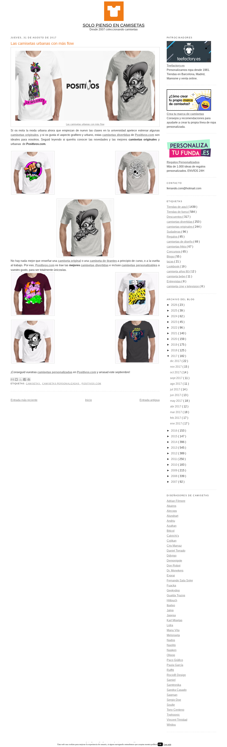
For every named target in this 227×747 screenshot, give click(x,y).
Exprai (171, 575)
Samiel (171, 679)
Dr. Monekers (175, 570)
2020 (174, 338)
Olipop (171, 655)
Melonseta (173, 635)
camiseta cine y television (183, 286)
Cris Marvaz (174, 545)
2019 (174, 344)
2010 (174, 464)
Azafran (171, 525)
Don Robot (173, 565)
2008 (174, 476)
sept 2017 (176, 378)
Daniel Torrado (176, 550)
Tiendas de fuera (178, 211)
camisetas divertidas (94, 265)
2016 (174, 430)
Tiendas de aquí (177, 206)
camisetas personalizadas (54, 372)
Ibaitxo (171, 605)
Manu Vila (173, 630)
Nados (171, 640)
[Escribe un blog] (16, 379)
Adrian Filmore (176, 500)
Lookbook (173, 266)
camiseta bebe (176, 276)
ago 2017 (176, 383)
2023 (174, 321)
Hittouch (172, 600)
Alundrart (172, 515)
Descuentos (174, 216)
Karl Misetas (174, 620)
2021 (174, 333)
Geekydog (173, 590)
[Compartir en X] (20, 379)
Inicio (88, 400)
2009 (174, 470)
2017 (174, 356)
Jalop (170, 610)
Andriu (171, 520)
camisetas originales (180, 226)
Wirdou (171, 724)
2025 (174, 310)
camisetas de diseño (180, 241)
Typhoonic (173, 714)
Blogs (171, 256)
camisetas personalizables (139, 265)
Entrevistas (174, 281)
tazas (170, 261)
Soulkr (171, 704)
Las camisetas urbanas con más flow (85, 124)
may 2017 (176, 400)
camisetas (33, 383)
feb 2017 (176, 417)
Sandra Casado (177, 689)
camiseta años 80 (178, 271)
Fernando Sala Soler (180, 580)
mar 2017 (176, 412)
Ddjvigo (171, 555)
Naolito (171, 645)
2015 (174, 436)
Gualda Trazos (176, 595)
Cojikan (171, 540)
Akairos (171, 505)
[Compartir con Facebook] (24, 379)
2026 (174, 304)
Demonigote (174, 560)
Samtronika (174, 684)
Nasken (171, 650)
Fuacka (171, 585)
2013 (174, 447)
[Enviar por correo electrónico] (12, 379)
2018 (174, 350)
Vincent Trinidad (177, 719)
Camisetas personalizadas (61, 383)
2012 (174, 453)
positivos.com (91, 383)
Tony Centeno (175, 709)
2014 (174, 441)
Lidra (170, 625)
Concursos (174, 251)
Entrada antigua (150, 400)
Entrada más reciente (24, 400)
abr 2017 (176, 406)
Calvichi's (173, 535)
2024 (174, 316)
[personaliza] (189, 157)
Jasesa (171, 615)
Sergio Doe (174, 699)
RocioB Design (176, 674)
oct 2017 (176, 372)
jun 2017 (176, 395)
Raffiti (170, 670)
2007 (174, 481)
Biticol (171, 530)
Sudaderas (174, 231)
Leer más (167, 744)
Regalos (172, 236)
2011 (174, 459)
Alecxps (172, 510)
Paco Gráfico (175, 660)
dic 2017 (176, 360)
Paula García (175, 665)
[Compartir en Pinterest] (29, 379)
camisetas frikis (177, 246)
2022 (174, 327)
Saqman (172, 694)
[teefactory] (189, 61)
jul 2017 (175, 389)
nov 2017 (176, 366)
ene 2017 (176, 423)
